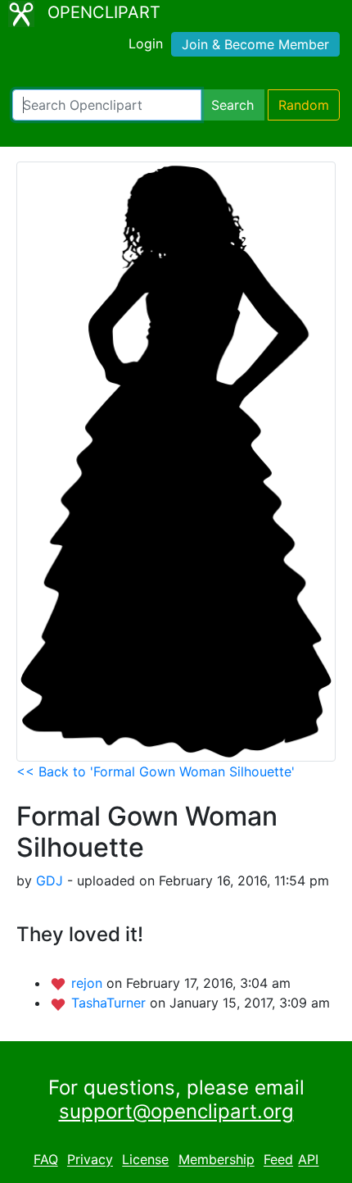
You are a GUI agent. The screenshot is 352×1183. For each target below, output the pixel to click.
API (308, 1160)
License (145, 1160)
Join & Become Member (255, 44)
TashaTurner (110, 1002)
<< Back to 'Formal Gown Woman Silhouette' (155, 771)
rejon (88, 983)
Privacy (90, 1160)
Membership (216, 1160)
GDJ (49, 880)
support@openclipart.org (176, 1111)
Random (303, 105)
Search (232, 105)
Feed (278, 1160)
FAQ (46, 1160)
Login (146, 43)
